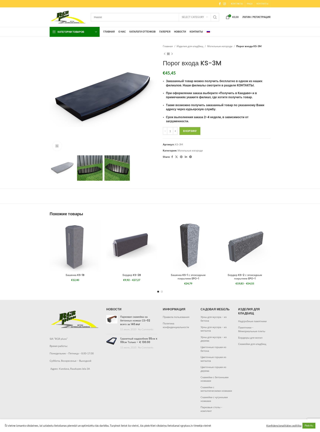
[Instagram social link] (224, 3)
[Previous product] (164, 54)
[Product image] (75, 246)
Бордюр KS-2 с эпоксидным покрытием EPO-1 (245, 277)
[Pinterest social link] (181, 156)
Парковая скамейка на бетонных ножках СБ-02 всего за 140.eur (135, 320)
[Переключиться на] (209, 32)
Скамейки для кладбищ (252, 343)
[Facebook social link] (220, 3)
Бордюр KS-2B (132, 275)
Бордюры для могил (250, 337)
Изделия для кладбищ (190, 46)
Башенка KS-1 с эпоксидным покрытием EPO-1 (188, 277)
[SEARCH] (215, 17)
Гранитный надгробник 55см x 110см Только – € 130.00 (138, 340)
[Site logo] (68, 16)
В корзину (190, 130)
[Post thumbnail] (111, 323)
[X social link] (176, 156)
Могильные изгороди (219, 46)
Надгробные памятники (252, 321)
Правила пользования (176, 316)
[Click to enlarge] (57, 146)
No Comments (145, 329)
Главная (168, 46)
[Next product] (172, 54)
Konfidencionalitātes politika (283, 425)
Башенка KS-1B (75, 275)
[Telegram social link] (190, 156)
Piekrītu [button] (309, 425)
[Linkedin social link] (186, 156)
